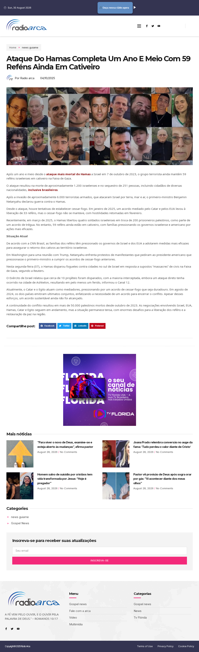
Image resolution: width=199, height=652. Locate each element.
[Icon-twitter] (152, 25)
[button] (139, 26)
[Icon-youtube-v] (158, 25)
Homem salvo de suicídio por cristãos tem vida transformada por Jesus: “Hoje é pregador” (64, 479)
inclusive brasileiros (43, 190)
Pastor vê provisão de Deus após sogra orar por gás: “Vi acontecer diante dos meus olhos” (162, 479)
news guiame (30, 47)
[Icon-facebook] (146, 25)
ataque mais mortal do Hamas (68, 174)
